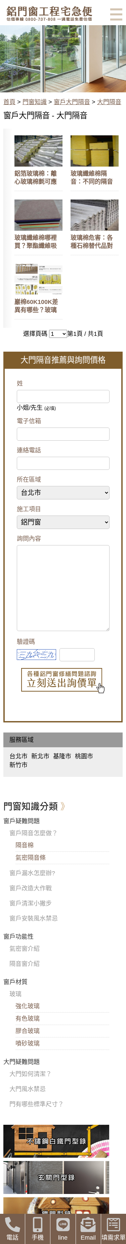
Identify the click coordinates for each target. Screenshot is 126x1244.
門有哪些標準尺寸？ (36, 1104)
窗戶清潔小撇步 (30, 903)
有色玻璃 (27, 1018)
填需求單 (113, 1237)
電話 (12, 1237)
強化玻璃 (27, 1006)
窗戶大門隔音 (72, 102)
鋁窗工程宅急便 (49, 13)
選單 (116, 14)
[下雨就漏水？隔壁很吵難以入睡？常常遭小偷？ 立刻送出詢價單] (62, 681)
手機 (38, 1237)
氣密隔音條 (30, 857)
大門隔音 (109, 102)
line (63, 1237)
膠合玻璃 (27, 1031)
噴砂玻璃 (27, 1043)
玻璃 (15, 994)
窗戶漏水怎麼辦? (32, 873)
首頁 (9, 102)
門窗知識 (35, 102)
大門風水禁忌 (27, 1089)
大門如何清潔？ (30, 1074)
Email (88, 1237)
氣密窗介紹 (24, 948)
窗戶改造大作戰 (30, 888)
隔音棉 (24, 845)
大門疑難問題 (21, 1062)
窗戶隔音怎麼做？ (33, 833)
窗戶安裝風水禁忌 (33, 918)
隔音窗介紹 (24, 964)
